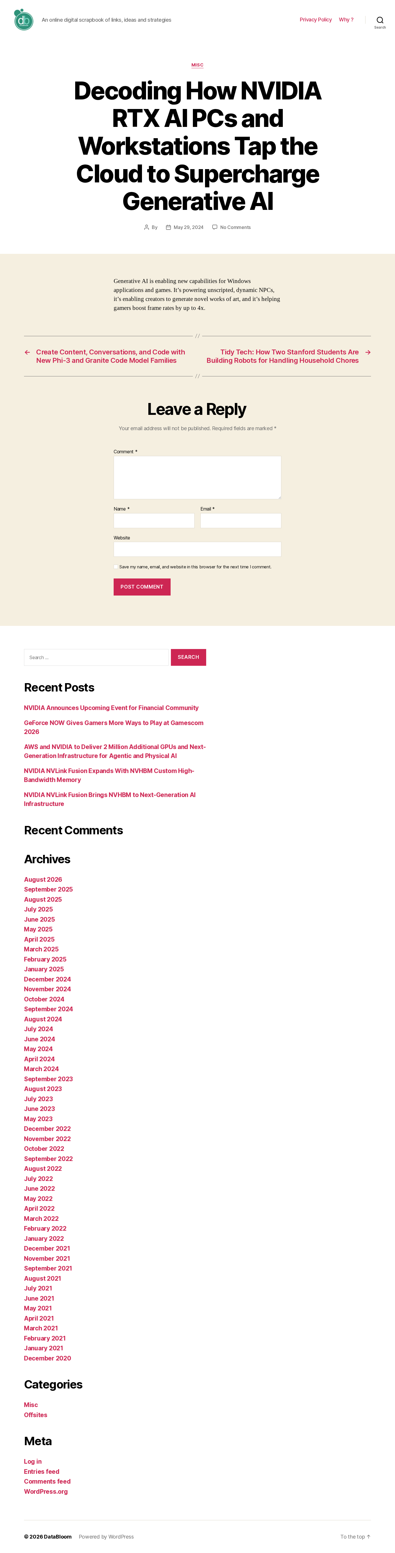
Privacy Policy (316, 19)
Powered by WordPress (106, 1537)
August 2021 (42, 1278)
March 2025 (41, 949)
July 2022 (38, 1178)
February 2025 (45, 959)
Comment (126, 451)
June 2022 (39, 1188)
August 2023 (43, 1088)
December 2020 (47, 1358)
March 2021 (41, 1328)
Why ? (346, 19)
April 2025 (39, 939)
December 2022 (47, 1128)
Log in (32, 1461)
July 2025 (38, 909)
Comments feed (47, 1481)
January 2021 (43, 1348)
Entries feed (42, 1471)
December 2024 (47, 979)
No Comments (235, 227)
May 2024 (38, 1049)
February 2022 (45, 1228)
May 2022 (38, 1198)
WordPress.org (46, 1491)
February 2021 (45, 1338)
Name (122, 509)
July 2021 (38, 1288)
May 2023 (38, 1119)
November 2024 (47, 989)
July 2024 (38, 1029)
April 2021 (39, 1318)
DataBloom (58, 1537)
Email (207, 509)
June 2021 (39, 1298)
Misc (197, 65)
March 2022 (41, 1218)
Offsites (35, 1415)
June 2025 (39, 919)
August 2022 (43, 1168)
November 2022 (47, 1138)
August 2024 (43, 1019)
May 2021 (38, 1308)
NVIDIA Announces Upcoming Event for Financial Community (111, 707)
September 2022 (48, 1158)
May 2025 (38, 929)
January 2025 (44, 969)
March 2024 (41, 1069)
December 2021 (47, 1248)
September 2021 (48, 1268)
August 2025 (43, 899)
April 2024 (39, 1059)
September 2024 (48, 1009)
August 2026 (43, 879)
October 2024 (44, 999)
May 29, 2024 (189, 227)
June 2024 (39, 1039)
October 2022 (44, 1148)
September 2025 (48, 889)
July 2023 (38, 1099)
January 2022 (44, 1238)
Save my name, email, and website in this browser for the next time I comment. (195, 567)
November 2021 (47, 1258)
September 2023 (48, 1079)
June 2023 (39, 1108)
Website (122, 537)
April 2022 (39, 1208)
